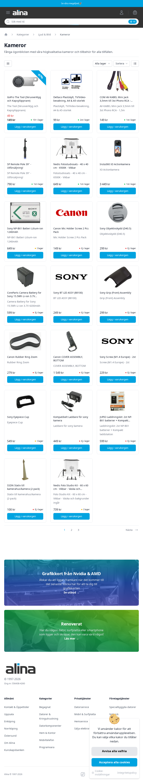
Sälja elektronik (83, 728)
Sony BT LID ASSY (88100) (68, 292)
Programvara (46, 747)
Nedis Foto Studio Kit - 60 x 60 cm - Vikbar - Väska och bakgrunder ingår (70, 489)
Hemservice (81, 721)
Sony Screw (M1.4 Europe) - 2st (118, 357)
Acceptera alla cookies (114, 762)
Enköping (9, 721)
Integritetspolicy (127, 772)
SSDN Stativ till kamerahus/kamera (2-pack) (23, 487)
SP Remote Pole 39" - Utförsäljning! (19, 166)
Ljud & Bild (44, 34)
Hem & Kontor (47, 733)
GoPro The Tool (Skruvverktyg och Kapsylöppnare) (24, 98)
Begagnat (45, 707)
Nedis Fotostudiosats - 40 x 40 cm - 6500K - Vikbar (70, 166)
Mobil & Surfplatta (85, 714)
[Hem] (6, 34)
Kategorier (23, 34)
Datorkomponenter (50, 725)
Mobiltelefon (46, 740)
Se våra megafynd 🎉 (71, 3)
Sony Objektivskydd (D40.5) (115, 228)
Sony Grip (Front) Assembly (115, 292)
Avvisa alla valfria (114, 751)
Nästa (129, 530)
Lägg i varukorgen (29, 127)
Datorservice (81, 707)
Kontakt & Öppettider (16, 707)
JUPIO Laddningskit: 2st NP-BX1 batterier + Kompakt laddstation (116, 420)
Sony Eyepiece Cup (18, 417)
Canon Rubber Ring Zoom (22, 357)
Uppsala (9, 714)
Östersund (10, 735)
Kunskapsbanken (14, 750)
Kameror (65, 34)
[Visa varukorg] (135, 12)
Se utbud (72, 592)
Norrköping (11, 728)
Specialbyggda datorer (122, 707)
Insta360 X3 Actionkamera (115, 164)
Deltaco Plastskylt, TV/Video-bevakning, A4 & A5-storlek (69, 98)
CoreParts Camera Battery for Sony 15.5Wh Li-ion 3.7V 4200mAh (24, 296)
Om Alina (9, 742)
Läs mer (71, 638)
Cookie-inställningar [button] (102, 772)
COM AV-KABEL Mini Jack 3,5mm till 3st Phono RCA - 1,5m (115, 100)
